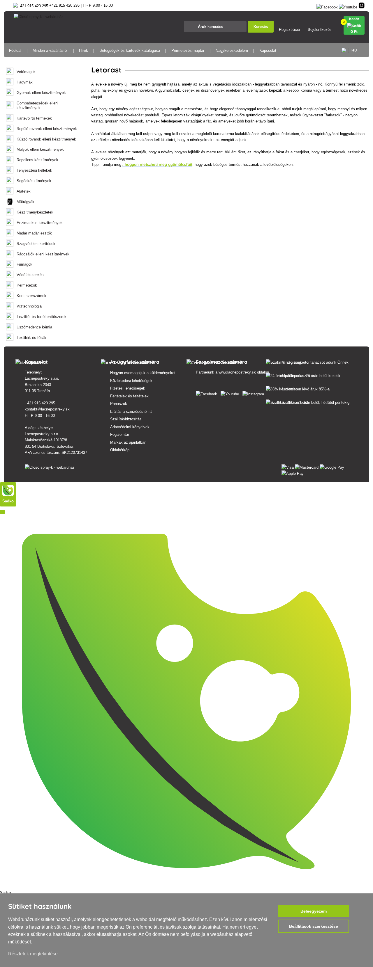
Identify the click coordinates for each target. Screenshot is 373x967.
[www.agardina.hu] (207, 393)
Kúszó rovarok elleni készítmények (46, 139)
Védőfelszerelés (30, 275)
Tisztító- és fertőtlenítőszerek (41, 316)
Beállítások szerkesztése (313, 926)
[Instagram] (361, 6)
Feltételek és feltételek (129, 396)
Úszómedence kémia (34, 327)
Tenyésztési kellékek (34, 170)
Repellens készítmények (37, 160)
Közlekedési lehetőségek (131, 380)
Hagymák (25, 82)
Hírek (83, 50)
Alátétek (24, 191)
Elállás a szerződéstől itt (131, 411)
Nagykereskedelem (232, 50)
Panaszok (118, 403)
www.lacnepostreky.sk (237, 372)
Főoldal (15, 50)
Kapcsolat (267, 50)
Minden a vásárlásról (50, 50)
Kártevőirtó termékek (34, 118)
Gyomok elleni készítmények (41, 92)
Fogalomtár (119, 434)
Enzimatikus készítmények (40, 223)
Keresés (261, 26)
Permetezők (27, 285)
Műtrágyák (25, 202)
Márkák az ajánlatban (128, 442)
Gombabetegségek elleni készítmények (37, 105)
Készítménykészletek (35, 212)
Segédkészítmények (34, 181)
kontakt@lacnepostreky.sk (47, 409)
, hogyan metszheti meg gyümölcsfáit (157, 164)
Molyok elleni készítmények (40, 149)
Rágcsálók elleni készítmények (43, 254)
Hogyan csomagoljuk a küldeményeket (142, 373)
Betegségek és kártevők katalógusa (129, 50)
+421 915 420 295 (40, 403)
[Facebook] (327, 6)
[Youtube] (348, 6)
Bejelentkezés (320, 29)
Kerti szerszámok (31, 296)
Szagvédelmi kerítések (36, 243)
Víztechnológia (29, 306)
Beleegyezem (313, 911)
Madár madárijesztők (34, 233)
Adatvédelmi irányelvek (129, 427)
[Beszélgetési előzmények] (2, 512)
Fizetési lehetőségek (127, 388)
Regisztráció (289, 29)
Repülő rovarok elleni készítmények (47, 129)
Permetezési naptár (187, 50)
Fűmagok (24, 264)
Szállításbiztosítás (126, 419)
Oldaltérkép (119, 450)
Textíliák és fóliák (31, 337)
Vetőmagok (26, 72)
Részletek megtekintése (33, 953)
